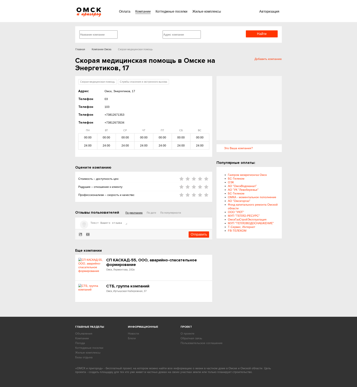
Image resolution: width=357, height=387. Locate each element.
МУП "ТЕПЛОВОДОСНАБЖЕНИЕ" (251, 223)
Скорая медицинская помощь (97, 81)
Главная (80, 49)
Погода (80, 343)
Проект (186, 327)
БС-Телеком (236, 178)
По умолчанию (134, 212)
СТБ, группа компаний (127, 286)
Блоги (132, 338)
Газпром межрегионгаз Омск (247, 174)
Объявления (83, 333)
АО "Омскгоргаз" (239, 200)
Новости (133, 333)
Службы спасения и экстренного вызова (143, 81)
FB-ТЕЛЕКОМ (237, 230)
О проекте (187, 333)
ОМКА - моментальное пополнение (252, 197)
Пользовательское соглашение (202, 343)
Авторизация (269, 11)
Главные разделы (89, 327)
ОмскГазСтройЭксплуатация (247, 219)
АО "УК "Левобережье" (243, 189)
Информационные (143, 327)
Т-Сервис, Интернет (241, 227)
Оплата (124, 11)
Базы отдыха (84, 357)
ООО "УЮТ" (236, 212)
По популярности (170, 212)
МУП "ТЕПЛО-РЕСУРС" (244, 215)
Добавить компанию (268, 59)
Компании (143, 11)
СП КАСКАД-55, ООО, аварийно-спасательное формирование (151, 262)
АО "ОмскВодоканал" (242, 186)
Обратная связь (191, 338)
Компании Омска (101, 49)
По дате (151, 212)
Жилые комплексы (206, 11)
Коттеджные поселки (171, 11)
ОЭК (231, 182)
